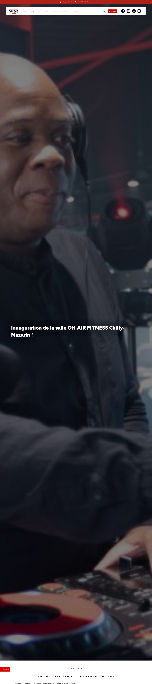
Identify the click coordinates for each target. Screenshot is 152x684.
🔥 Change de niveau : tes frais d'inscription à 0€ (76, 2)
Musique (32, 11)
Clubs (46, 11)
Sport (25, 11)
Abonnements (55, 11)
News (6, 669)
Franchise (65, 11)
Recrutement (75, 11)
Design (40, 11)
